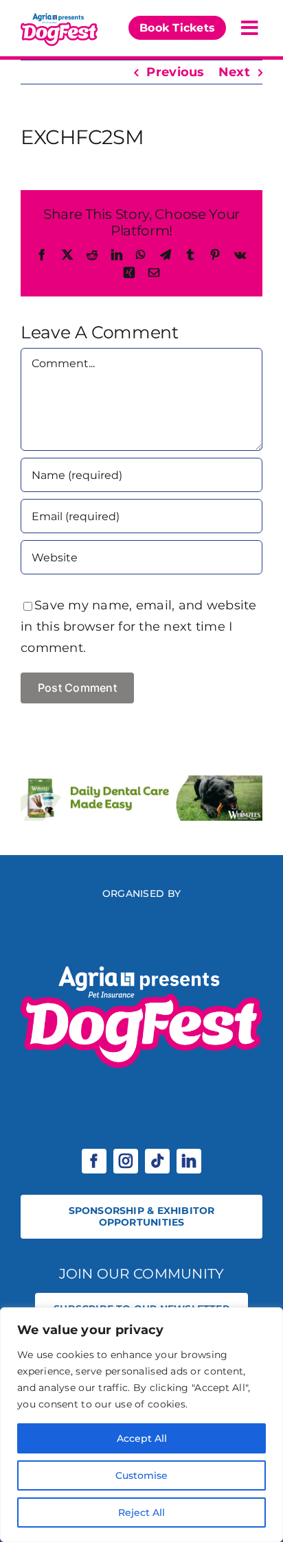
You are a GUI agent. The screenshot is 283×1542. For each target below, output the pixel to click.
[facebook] (94, 1161)
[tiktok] (157, 1161)
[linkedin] (189, 1161)
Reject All (141, 1512)
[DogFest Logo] (59, 16)
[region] (141, 1424)
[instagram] (125, 1161)
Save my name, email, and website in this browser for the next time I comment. (139, 626)
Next (234, 72)
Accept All (142, 1438)
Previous (175, 72)
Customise (141, 1475)
